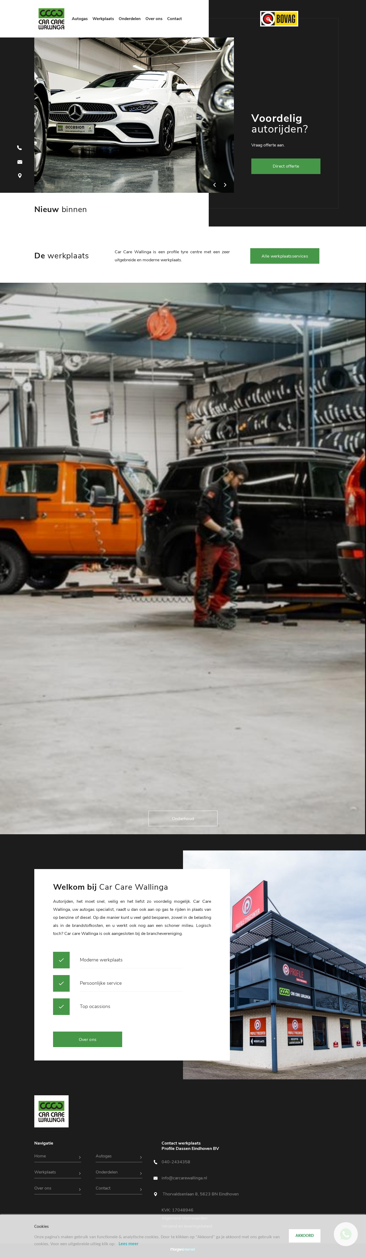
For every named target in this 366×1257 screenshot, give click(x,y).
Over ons (153, 18)
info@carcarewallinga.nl (184, 1178)
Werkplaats (103, 18)
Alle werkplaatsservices (285, 256)
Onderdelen (130, 18)
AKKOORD (305, 1236)
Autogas (80, 18)
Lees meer (129, 1244)
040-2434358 (176, 1162)
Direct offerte (286, 166)
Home (40, 1156)
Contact (174, 18)
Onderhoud (183, 819)
